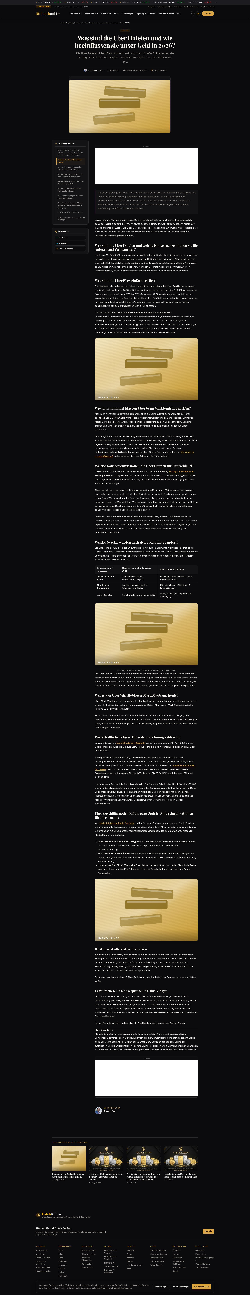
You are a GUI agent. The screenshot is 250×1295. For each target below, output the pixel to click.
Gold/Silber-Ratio (157, 1261)
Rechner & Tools (43, 1257)
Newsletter (177, 1257)
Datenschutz (200, 1254)
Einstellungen (161, 1286)
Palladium (178, 7)
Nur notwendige (180, 1286)
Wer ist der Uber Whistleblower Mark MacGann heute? (69, 190)
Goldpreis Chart (156, 1257)
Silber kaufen (87, 1267)
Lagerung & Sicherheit (145, 13)
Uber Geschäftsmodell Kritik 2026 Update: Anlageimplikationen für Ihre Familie (70, 205)
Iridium (61, 1272)
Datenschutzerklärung (121, 1288)
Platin (170, 7)
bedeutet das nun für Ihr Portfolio (117, 823)
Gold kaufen (87, 1264)
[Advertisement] (146, 166)
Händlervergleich (207, 7)
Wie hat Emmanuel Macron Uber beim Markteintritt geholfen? (70, 168)
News (116, 13)
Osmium (62, 1268)
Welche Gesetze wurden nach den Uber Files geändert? (71, 182)
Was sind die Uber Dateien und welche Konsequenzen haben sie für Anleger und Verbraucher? (70, 152)
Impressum (200, 1250)
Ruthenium (63, 1276)
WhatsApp (63, 238)
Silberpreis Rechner (158, 1254)
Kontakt (207, 13)
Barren (130, 1261)
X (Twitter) (63, 243)
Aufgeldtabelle (156, 1265)
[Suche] (192, 13)
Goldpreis (151, 7)
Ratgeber (131, 1250)
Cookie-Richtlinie (202, 1264)
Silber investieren (89, 1254)
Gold (61, 1250)
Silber (61, 1254)
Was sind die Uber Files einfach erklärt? (70, 161)
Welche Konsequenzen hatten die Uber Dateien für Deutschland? (70, 175)
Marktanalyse (91, 13)
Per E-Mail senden (66, 249)
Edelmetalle (75, 13)
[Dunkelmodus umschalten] (198, 13)
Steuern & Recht (166, 13)
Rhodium (62, 1265)
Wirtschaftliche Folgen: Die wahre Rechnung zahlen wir (70, 197)
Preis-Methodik (179, 1267)
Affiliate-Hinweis (202, 1267)
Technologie (127, 13)
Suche (130, 1268)
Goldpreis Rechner (191, 7)
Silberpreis (162, 7)
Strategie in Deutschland (181, 471)
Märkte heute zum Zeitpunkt (130, 743)
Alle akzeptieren (201, 1286)
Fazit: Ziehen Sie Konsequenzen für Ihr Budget (71, 218)
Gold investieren (89, 1250)
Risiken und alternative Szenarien (70, 212)
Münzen (130, 1257)
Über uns (176, 1250)
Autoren (176, 1254)
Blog (179, 13)
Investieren (105, 13)
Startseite (64, 23)
